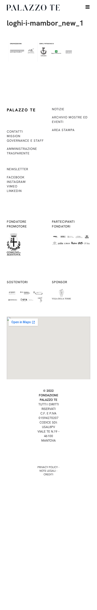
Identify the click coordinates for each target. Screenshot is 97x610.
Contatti (15, 131)
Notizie (58, 109)
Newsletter (17, 169)
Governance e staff (25, 141)
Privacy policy (47, 467)
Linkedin (14, 191)
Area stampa (63, 130)
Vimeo (12, 186)
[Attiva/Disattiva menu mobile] (87, 7)
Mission (13, 136)
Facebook (16, 177)
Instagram (16, 182)
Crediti (48, 474)
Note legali (47, 471)
